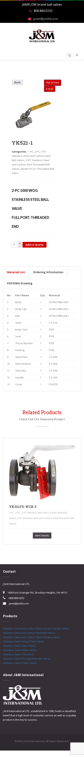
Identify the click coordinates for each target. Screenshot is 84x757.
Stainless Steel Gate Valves (19, 645)
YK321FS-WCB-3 (22, 507)
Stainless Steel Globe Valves (20, 650)
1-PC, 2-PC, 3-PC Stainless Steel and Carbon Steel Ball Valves (31, 156)
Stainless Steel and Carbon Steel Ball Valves (29, 633)
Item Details (42, 535)
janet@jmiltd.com (45, 19)
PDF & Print (52, 82)
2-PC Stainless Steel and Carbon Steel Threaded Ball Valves (31, 164)
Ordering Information (48, 272)
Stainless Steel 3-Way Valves (20, 663)
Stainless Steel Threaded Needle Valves (27, 658)
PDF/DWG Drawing (19, 283)
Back (17, 82)
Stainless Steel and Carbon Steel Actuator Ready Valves (36, 628)
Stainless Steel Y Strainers (18, 654)
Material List (16, 272)
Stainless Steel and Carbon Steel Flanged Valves (31, 637)
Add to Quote (34, 244)
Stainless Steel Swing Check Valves (24, 641)
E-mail (49, 89)
